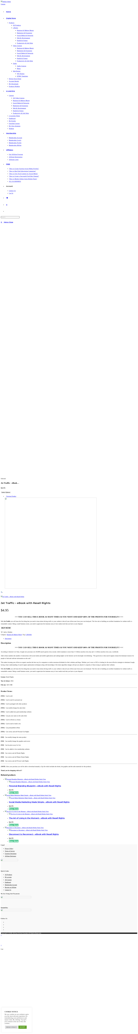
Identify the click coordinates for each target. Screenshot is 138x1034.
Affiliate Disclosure (10, 856)
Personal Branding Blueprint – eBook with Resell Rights (35, 786)
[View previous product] (5, 496)
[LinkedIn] (5, 930)
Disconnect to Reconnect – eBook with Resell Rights (34, 834)
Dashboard (8, 882)
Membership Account (11, 885)
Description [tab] (8, 638)
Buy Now (6, 628)
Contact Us (8, 890)
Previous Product (11, 496)
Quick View (42, 779)
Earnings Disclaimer (10, 853)
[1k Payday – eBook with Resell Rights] (51, 588)
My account (8, 877)
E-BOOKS (29, 634)
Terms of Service (10, 851)
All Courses (8, 880)
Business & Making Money (14, 634)
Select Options (6, 492)
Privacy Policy (9, 848)
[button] (35, 592)
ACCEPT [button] (22, 1027)
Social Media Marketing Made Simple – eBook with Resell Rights (39, 802)
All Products (8, 874)
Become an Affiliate (10, 887)
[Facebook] (5, 924)
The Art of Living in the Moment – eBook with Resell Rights (37, 818)
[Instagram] (5, 927)
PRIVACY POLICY (11, 1027)
